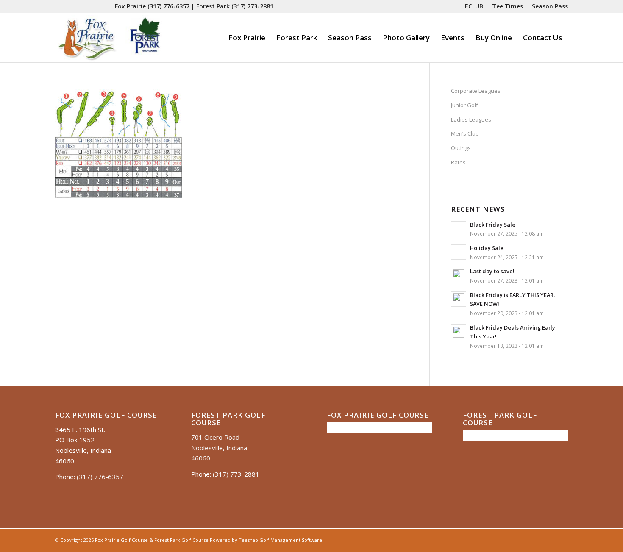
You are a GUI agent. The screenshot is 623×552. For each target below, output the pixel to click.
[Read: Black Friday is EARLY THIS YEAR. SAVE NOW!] (458, 299)
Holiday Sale (486, 248)
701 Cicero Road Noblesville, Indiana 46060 (219, 448)
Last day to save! (492, 271)
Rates (458, 162)
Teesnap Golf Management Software (280, 540)
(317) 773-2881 (252, 6)
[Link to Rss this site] (108, 6)
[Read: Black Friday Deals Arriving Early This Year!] (458, 331)
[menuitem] (474, 6)
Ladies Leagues (471, 119)
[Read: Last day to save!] (458, 275)
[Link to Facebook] (57, 6)
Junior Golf (464, 105)
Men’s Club (465, 133)
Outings (461, 148)
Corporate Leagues (476, 90)
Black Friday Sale (492, 224)
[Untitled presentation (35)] (109, 37)
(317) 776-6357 (168, 6)
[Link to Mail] (95, 6)
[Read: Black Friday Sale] (458, 228)
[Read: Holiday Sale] (458, 252)
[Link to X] (83, 6)
